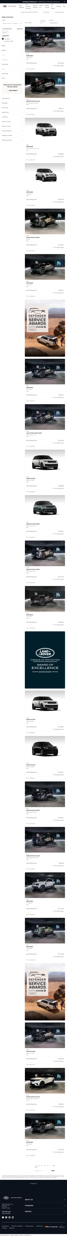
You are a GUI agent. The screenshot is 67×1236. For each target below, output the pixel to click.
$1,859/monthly (59, 579)
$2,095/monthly (59, 156)
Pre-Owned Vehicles (28, 6)
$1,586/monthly (59, 65)
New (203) (7, 39)
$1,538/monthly (59, 247)
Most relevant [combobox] (53, 23)
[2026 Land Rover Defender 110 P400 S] (45, 176)
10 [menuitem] (54, 1165)
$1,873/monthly (59, 533)
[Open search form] (64, 6)
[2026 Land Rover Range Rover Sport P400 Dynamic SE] (45, 508)
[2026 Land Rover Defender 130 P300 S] (45, 39)
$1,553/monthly (59, 624)
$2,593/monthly (59, 1061)
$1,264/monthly (59, 111)
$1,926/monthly (59, 820)
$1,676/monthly (59, 1152)
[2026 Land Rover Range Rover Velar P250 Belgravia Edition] (45, 85)
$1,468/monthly (59, 443)
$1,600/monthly (59, 911)
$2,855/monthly (59, 729)
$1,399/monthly (59, 397)
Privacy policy (29, 1226)
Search (4, 20)
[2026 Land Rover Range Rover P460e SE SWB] (45, 462)
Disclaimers (5, 1226)
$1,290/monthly (59, 865)
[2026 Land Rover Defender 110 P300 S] (45, 267)
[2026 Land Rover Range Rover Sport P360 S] (45, 221)
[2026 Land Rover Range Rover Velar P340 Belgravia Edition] (45, 840)
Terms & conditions (17, 1226)
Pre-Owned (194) (8, 41)
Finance (58, 6)
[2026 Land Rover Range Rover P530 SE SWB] (45, 703)
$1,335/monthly (59, 292)
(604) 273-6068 (6, 1213)
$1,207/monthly (59, 1106)
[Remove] (6, 32)
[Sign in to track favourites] (63, 29)
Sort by (51, 20)
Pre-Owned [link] (46, 12)
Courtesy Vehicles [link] (59, 12)
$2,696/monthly (59, 488)
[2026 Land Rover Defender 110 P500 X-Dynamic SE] (45, 130)
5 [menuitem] (47, 1165)
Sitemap (11, 1228)
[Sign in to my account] (64, 1)
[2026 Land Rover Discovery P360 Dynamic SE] (45, 417)
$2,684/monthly (59, 774)
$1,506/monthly (59, 202)
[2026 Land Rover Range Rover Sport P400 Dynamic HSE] (45, 794)
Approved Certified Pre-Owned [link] (29, 12)
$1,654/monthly (59, 956)
